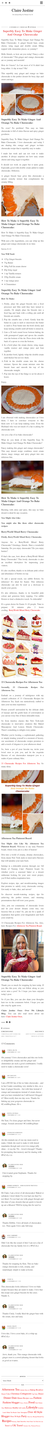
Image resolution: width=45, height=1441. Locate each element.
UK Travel (17, 1425)
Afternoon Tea (10, 1389)
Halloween (8, 1408)
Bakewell (27, 1390)
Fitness (21, 1403)
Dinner (41, 1393)
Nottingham (24, 1412)
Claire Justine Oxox (14, 1016)
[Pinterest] (6, 3)
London (40, 1408)
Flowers (26, 1403)
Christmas (15, 1393)
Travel (7, 1425)
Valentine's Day (27, 1426)
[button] (42, 2)
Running (14, 1421)
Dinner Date (10, 1397)
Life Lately (22, 1408)
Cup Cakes (35, 1394)
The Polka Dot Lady (38, 1421)
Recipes (7, 1421)
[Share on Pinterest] (9, 1022)
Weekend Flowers (35, 1426)
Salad (18, 1421)
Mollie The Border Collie (13, 1412)
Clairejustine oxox (15, 1164)
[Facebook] (9, 3)
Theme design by (22, 1438)
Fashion (38, 1397)
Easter (31, 1398)
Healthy (15, 1407)
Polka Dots (29, 1416)
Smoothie (23, 1421)
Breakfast (39, 1389)
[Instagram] (2, 3)
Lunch (4, 1412)
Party (24, 1416)
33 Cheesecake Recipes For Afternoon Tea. (20, 763)
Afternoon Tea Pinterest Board (29, 925)
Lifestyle (31, 1407)
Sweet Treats (30, 1421)
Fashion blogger (11, 1402)
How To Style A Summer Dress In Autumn (35, 1033)
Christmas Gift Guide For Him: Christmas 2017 (10, 1033)
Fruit (36, 1403)
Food (32, 1402)
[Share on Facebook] (7, 1022)
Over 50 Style (15, 1416)
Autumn (22, 1390)
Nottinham (6, 1028)
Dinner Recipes (23, 1398)
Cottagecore (25, 1393)
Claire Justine (22, 10)
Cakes (8, 1394)
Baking (32, 1390)
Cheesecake (23, 27)
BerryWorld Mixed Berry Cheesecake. (25, 610)
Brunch (4, 1394)
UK (11, 1426)
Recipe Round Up (38, 1417)
